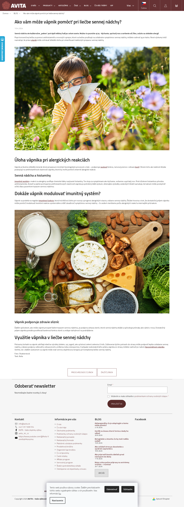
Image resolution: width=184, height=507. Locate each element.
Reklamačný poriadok (65, 437)
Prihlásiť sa (116, 403)
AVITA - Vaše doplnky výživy (30, 430)
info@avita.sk (24, 423)
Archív (101, 473)
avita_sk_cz (24, 433)
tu (60, 493)
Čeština (144, 8)
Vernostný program (65, 462)
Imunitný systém (22, 181)
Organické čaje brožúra (66, 449)
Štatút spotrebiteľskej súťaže (69, 465)
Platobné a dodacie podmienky (69, 443)
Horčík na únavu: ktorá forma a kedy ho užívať (111, 432)
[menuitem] (35, 5)
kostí (137, 166)
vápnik (34, 40)
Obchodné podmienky (66, 430)
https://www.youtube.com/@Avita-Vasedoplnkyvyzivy (34, 437)
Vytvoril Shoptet (163, 498)
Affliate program (63, 459)
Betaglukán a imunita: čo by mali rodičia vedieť (112, 440)
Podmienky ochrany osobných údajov (72, 433)
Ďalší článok (107, 372)
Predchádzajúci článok (82, 372)
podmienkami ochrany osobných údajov (151, 396)
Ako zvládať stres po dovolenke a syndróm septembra (109, 448)
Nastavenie (57, 500)
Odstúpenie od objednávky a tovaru (71, 468)
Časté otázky (62, 456)
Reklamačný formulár (65, 440)
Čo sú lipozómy (63, 452)
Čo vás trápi (61, 427)
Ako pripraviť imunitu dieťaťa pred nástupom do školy (109, 455)
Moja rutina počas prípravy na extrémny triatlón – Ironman (112, 463)
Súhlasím (127, 489)
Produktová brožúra (65, 446)
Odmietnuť (112, 489)
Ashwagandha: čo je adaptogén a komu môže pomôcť (111, 424)
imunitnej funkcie (46, 200)
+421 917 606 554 (26, 426)
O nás (59, 424)
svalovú (104, 166)
